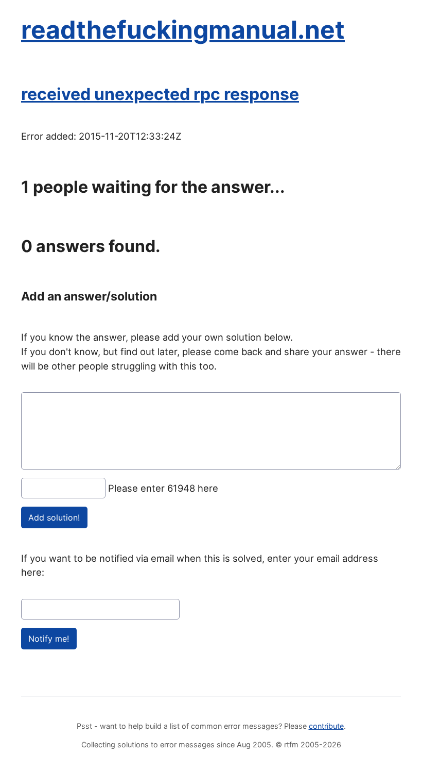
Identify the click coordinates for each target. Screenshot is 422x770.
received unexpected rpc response (160, 94)
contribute (326, 726)
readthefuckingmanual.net (183, 29)
